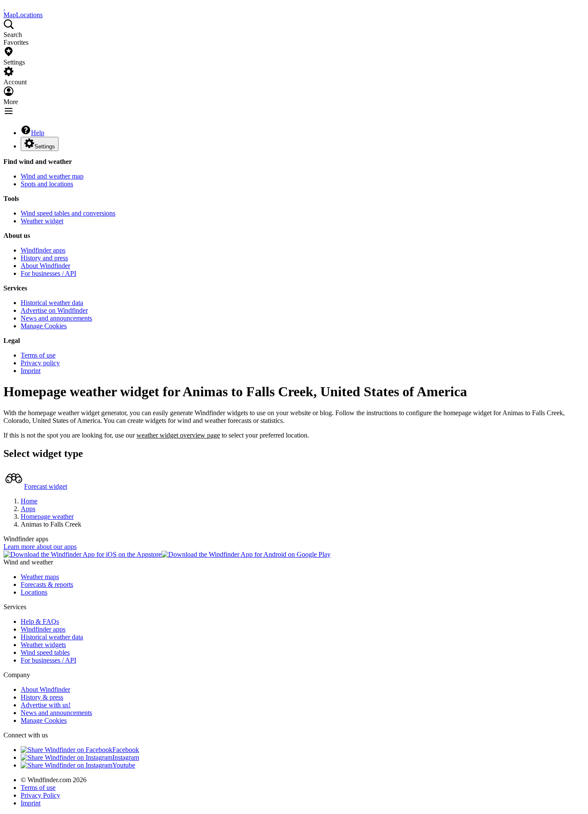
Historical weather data (52, 302)
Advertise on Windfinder (54, 310)
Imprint (30, 370)
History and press (44, 258)
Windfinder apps (43, 250)
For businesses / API (48, 273)
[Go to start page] (4, 7)
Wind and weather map (52, 176)
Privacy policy (40, 363)
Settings (44, 146)
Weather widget (42, 221)
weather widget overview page (178, 435)
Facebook (125, 749)
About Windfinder (45, 265)
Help (37, 132)
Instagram (125, 757)
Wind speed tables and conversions (68, 213)
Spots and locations (47, 184)
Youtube (123, 765)
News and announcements (56, 318)
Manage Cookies (44, 326)
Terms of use (38, 355)
